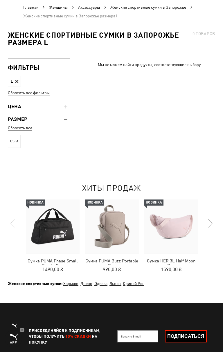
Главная (30, 7)
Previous (13, 223)
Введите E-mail (131, 336)
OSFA (14, 141)
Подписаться (185, 336)
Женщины (58, 7)
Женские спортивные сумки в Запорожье (148, 7)
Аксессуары (89, 7)
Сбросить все (20, 128)
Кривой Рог (133, 283)
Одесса (100, 283)
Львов (115, 283)
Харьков (70, 283)
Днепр (86, 283)
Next (210, 223)
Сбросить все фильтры (29, 92)
